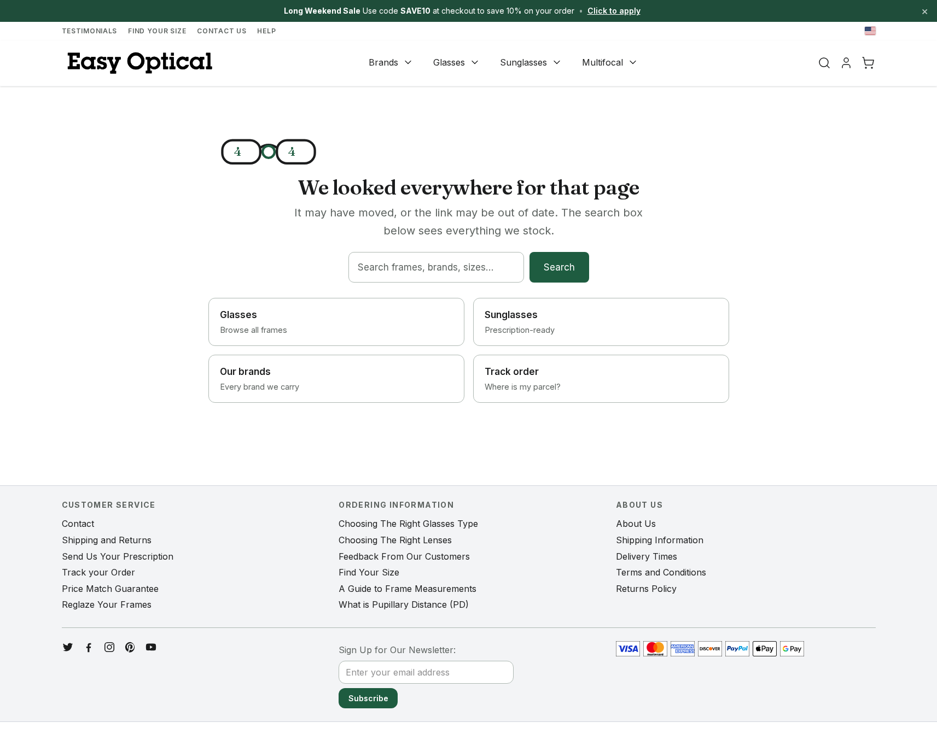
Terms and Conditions (661, 572)
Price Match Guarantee (110, 588)
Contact (78, 523)
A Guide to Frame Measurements (407, 588)
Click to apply (614, 10)
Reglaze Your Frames (107, 604)
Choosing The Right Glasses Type (408, 523)
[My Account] (846, 63)
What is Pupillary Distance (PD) (404, 604)
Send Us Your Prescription (117, 556)
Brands (383, 62)
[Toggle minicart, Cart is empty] (868, 63)
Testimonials (90, 31)
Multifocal (602, 62)
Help (266, 31)
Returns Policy (646, 588)
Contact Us (221, 31)
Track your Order (98, 572)
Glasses (449, 62)
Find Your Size (157, 31)
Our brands (259, 378)
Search (559, 267)
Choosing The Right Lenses (395, 540)
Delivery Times (646, 556)
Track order (523, 378)
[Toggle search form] (824, 63)
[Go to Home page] (138, 63)
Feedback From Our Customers (404, 556)
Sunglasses (523, 62)
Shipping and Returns (107, 540)
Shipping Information (659, 540)
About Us (636, 523)
